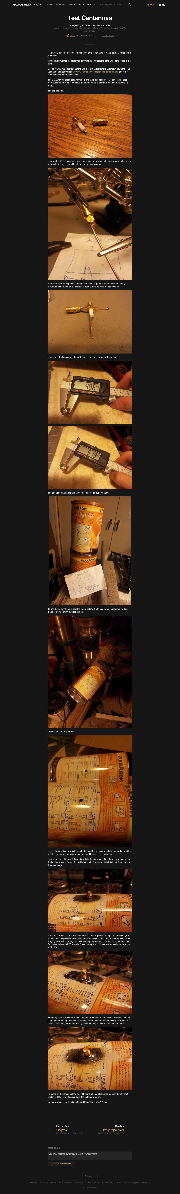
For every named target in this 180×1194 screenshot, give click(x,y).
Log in (162, 4)
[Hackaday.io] (22, 4)
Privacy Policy (93, 1182)
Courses (72, 4)
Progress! (61, 1130)
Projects (38, 4)
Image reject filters (113, 1130)
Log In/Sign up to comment (61, 1163)
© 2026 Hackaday (90, 1187)
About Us (33, 1182)
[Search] (129, 4)
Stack (81, 4)
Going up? (91, 1176)
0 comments (77, 1133)
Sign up (150, 4)
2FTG (72, 35)
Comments (108, 35)
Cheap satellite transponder (98, 25)
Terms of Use (79, 1182)
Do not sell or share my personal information (133, 1182)
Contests (60, 4)
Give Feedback (65, 1182)
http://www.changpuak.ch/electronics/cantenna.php (95, 71)
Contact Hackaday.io (48, 1182)
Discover (49, 4)
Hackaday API (107, 1182)
